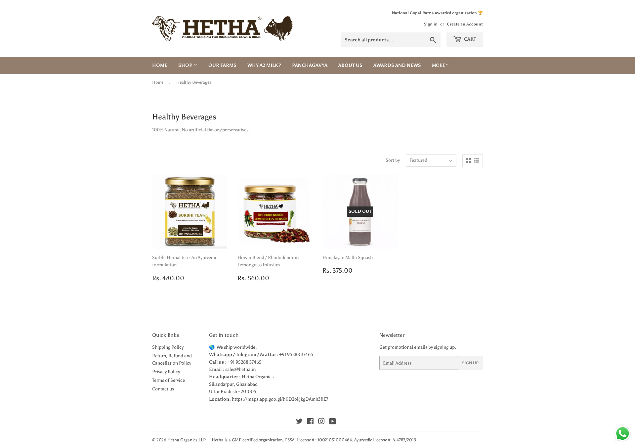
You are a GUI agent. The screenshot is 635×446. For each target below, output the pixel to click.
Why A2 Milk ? (264, 65)
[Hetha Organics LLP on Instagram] (321, 422)
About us (350, 65)
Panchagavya (309, 65)
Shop (185, 65)
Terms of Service (168, 380)
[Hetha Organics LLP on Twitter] (299, 422)
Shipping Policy (168, 347)
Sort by (393, 160)
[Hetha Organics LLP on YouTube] (332, 422)
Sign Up (470, 363)
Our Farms (222, 65)
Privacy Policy (166, 372)
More (438, 65)
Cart (469, 39)
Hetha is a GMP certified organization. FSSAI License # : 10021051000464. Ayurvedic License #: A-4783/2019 (314, 439)
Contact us (163, 389)
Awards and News (397, 65)
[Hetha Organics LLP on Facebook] (310, 422)
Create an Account (465, 24)
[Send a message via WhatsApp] (623, 433)
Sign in (431, 24)
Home (159, 65)
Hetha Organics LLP (186, 439)
